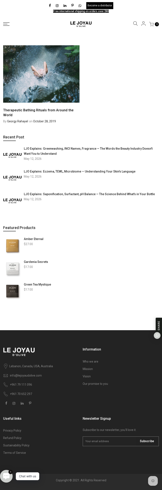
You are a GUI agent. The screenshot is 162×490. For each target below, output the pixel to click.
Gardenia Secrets (36, 262)
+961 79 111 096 (21, 384)
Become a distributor (100, 5)
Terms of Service (14, 452)
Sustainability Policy (16, 445)
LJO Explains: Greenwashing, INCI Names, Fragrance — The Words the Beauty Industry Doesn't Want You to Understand (88, 151)
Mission (88, 369)
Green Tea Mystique (37, 284)
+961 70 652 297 (21, 394)
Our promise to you (95, 383)
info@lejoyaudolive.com (26, 375)
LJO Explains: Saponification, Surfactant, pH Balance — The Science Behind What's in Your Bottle (89, 194)
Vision (87, 376)
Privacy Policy (12, 430)
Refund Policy (12, 438)
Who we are (90, 361)
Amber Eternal (33, 239)
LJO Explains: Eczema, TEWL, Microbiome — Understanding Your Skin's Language (79, 171)
